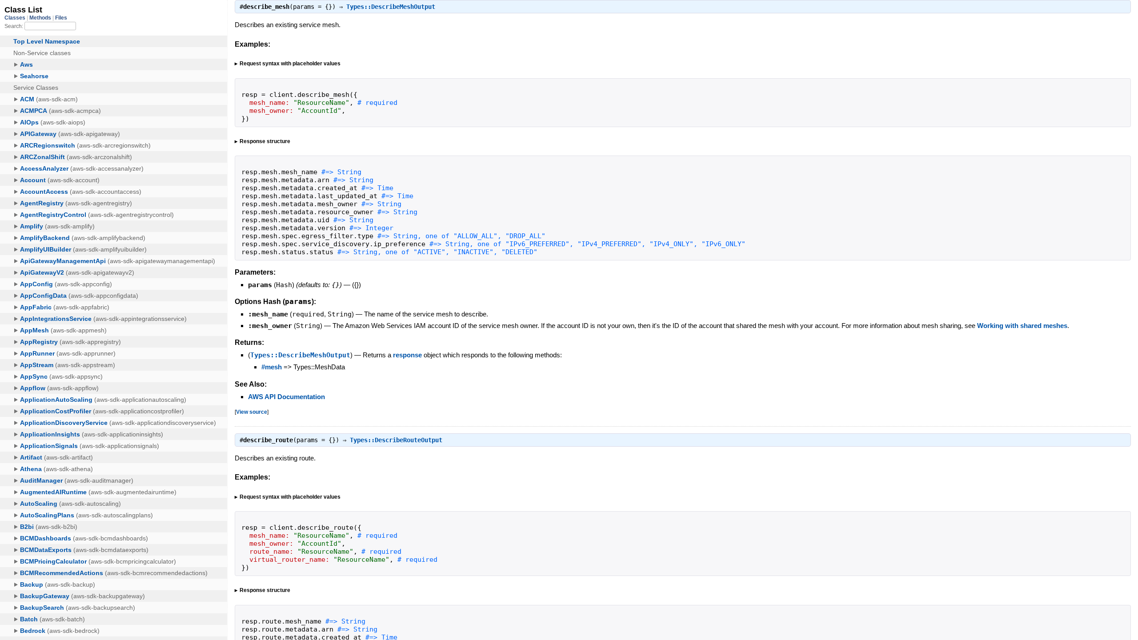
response (407, 355)
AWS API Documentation (286, 396)
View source (251, 412)
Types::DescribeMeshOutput (390, 6)
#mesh (271, 367)
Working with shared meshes (1022, 325)
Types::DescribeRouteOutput (396, 440)
